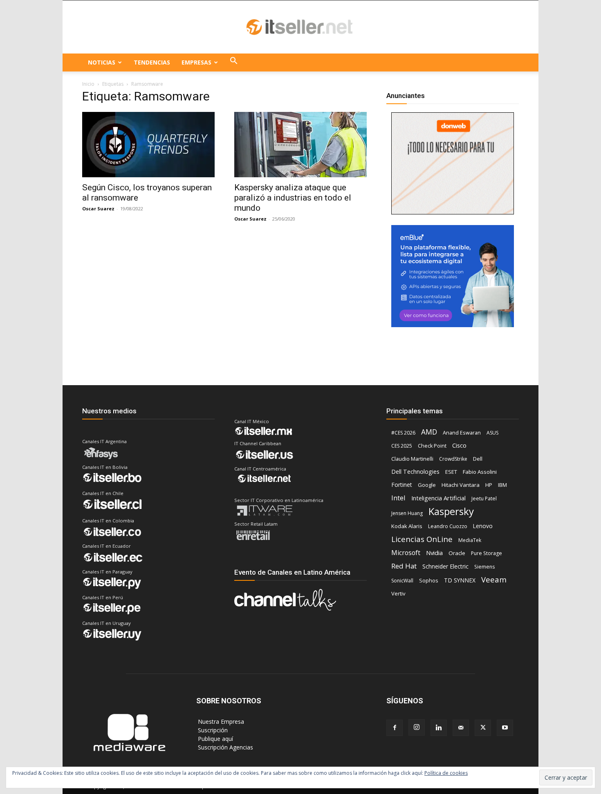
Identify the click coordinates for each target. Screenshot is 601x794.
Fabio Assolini (480, 471)
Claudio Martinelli (412, 458)
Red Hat (404, 566)
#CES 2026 (403, 432)
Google (427, 484)
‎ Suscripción (212, 730)
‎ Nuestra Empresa (220, 721)
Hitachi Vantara (461, 484)
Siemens (484, 566)
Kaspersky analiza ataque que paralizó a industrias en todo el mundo (292, 198)
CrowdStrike (453, 458)
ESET (451, 471)
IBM (502, 485)
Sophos (428, 580)
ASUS (492, 432)
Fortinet (401, 484)
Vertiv (398, 593)
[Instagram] (416, 727)
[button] (234, 62)
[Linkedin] (439, 728)
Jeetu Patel (484, 498)
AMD (429, 432)
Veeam (494, 579)
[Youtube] (505, 728)
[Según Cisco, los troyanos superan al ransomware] (148, 144)
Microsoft (405, 553)
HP (488, 484)
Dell (477, 458)
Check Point (432, 445)
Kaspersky (451, 511)
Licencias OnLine (422, 539)
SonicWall (402, 580)
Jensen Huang (407, 513)
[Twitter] (483, 728)
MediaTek (469, 540)
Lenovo (483, 526)
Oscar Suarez (98, 208)
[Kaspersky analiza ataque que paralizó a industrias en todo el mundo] (300, 144)
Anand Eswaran (462, 432)
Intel (398, 497)
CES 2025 (401, 445)
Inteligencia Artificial (438, 498)
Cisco (459, 445)
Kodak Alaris (406, 526)
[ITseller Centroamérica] (300, 27)
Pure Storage (486, 553)
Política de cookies (446, 772)
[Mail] (461, 728)
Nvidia (434, 553)
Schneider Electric (445, 566)
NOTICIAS (101, 62)
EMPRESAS (196, 62)
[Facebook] (394, 728)
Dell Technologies (415, 471)
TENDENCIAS (152, 62)
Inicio (88, 83)
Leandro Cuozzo (447, 526)
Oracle (457, 553)
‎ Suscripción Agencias (224, 747)
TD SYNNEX (459, 580)
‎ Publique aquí (214, 739)
